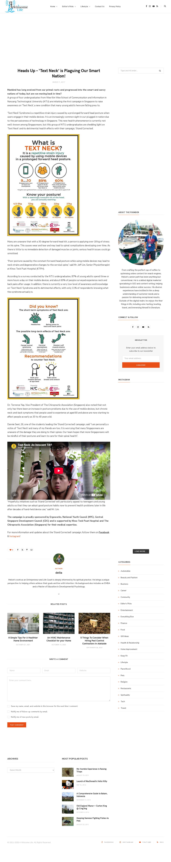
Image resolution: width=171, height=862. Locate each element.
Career (123, 590)
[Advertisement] (85, 40)
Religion (124, 682)
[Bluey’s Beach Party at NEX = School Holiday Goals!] (141, 463)
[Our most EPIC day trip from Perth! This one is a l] (141, 428)
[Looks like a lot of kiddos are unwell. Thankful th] (156, 516)
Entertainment (127, 610)
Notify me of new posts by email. (25, 717)
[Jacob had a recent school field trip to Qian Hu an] (141, 534)
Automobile (125, 571)
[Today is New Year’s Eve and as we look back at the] (141, 507)
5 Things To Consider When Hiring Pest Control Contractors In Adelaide (94, 640)
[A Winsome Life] (16, 6)
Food (123, 629)
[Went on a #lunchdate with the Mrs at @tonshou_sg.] (141, 410)
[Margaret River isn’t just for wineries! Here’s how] (156, 428)
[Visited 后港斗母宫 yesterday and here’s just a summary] (156, 525)
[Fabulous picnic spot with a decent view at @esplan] (141, 446)
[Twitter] (22, 550)
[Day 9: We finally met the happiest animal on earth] (141, 437)
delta (58, 572)
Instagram (14, 536)
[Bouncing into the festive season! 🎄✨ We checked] (156, 419)
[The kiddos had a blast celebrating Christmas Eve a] (125, 410)
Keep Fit (124, 656)
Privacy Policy (115, 6)
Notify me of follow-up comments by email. (29, 711)
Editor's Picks (126, 603)
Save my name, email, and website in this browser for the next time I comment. (44, 706)
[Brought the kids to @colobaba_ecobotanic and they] (125, 516)
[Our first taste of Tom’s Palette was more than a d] (141, 393)
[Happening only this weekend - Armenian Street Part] (141, 499)
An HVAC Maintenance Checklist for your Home (58, 639)
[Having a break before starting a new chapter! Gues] (125, 507)
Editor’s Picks (67, 6)
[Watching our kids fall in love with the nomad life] (125, 428)
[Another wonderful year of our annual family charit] (125, 401)
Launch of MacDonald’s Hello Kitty (92, 781)
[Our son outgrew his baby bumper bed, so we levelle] (141, 472)
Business (124, 584)
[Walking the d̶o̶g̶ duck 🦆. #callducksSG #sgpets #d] (156, 454)
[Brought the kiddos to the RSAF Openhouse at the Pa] (125, 543)
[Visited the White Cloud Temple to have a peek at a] (125, 525)
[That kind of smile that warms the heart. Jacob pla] (156, 534)
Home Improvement (129, 649)
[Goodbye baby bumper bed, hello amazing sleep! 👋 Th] (125, 472)
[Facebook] (18, 550)
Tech (123, 701)
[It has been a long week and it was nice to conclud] (156, 499)
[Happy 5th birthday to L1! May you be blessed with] (125, 463)
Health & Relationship (130, 643)
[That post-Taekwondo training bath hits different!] (141, 454)
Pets (122, 675)
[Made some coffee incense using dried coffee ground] (125, 499)
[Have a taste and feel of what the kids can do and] (156, 507)
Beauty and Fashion (129, 577)
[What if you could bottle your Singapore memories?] (156, 446)
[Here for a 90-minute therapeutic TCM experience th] (141, 481)
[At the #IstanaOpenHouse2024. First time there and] (125, 490)
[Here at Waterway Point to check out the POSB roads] (156, 401)
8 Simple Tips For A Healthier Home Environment (23, 639)
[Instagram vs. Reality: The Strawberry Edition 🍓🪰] (125, 419)
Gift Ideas (125, 636)
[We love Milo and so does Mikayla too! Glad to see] (125, 534)
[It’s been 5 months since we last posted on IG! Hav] (156, 481)
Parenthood (126, 669)
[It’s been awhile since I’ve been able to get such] (156, 490)
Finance (124, 623)
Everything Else (127, 616)
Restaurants (126, 688)
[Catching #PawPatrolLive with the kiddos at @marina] (156, 472)
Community (125, 597)
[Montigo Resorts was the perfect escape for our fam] (125, 481)
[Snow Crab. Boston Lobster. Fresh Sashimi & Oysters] (125, 393)
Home (52, 6)
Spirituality (125, 695)
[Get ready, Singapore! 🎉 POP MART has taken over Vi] (156, 437)
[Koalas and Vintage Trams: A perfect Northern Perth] (156, 410)
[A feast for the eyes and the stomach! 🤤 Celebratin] (156, 463)
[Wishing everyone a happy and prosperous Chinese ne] (141, 401)
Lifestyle (124, 662)
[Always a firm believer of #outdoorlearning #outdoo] (156, 393)
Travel (123, 708)
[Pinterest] (27, 550)
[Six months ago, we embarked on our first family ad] (125, 446)
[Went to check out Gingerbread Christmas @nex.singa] (141, 516)
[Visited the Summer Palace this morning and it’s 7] (141, 525)
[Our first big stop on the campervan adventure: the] (125, 437)
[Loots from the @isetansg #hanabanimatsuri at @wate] (125, 454)
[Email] (31, 550)
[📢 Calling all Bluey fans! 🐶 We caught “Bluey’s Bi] (141, 490)
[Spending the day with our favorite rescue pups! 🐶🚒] (141, 419)
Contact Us (99, 6)
